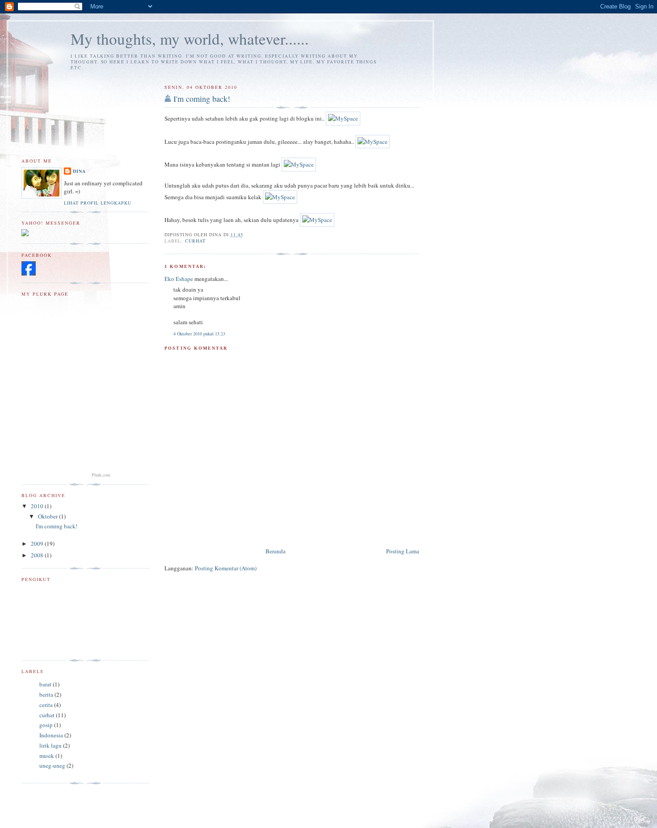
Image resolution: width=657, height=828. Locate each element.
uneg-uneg (52, 765)
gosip (46, 725)
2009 (38, 543)
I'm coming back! (201, 98)
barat (45, 684)
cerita (46, 705)
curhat (195, 241)
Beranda (275, 551)
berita (46, 694)
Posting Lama (402, 551)
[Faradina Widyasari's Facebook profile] (28, 273)
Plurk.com (101, 475)
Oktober (48, 516)
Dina (79, 171)
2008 (38, 555)
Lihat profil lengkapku (97, 203)
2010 (38, 506)
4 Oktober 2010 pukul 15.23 (199, 333)
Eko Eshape (178, 279)
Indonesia (51, 735)
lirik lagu (50, 745)
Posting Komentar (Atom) (226, 568)
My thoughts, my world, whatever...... (190, 38)
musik (46, 756)
